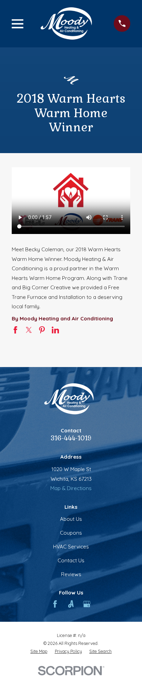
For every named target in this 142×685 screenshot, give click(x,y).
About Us (71, 519)
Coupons (71, 532)
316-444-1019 (71, 438)
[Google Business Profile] (86, 604)
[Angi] (70, 604)
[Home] (68, 23)
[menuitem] (38, 651)
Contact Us (71, 560)
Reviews (71, 574)
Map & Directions (71, 488)
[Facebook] (55, 604)
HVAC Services (71, 546)
